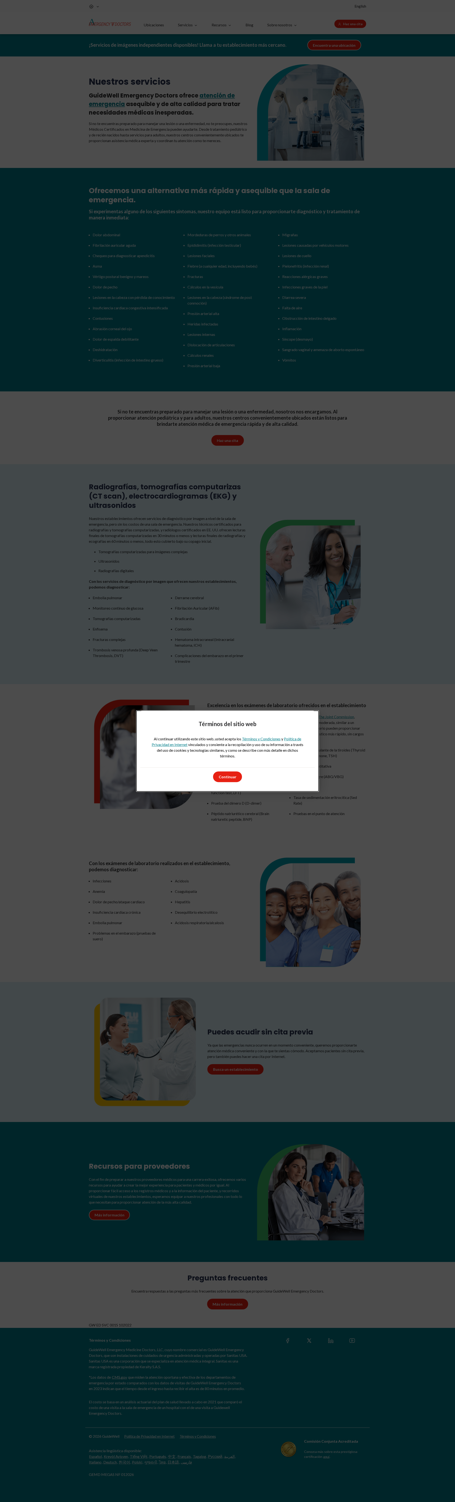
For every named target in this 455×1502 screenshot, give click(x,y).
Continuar (228, 776)
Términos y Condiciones (261, 739)
